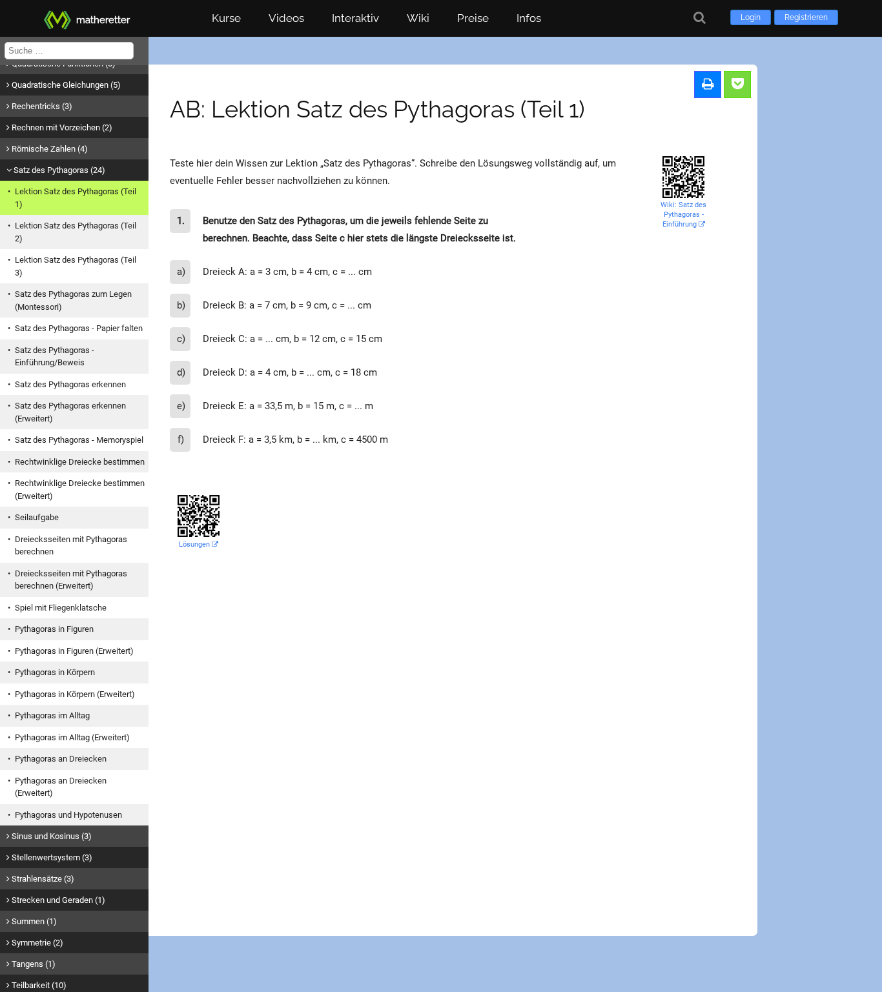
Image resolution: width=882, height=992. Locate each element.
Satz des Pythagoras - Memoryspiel (79, 440)
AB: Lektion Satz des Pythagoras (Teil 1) (377, 109)
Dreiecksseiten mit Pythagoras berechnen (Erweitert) (71, 580)
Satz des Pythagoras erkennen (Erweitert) (70, 412)
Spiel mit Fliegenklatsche (61, 607)
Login (751, 17)
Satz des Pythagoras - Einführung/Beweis (54, 356)
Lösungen (195, 544)
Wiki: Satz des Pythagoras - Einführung (683, 214)
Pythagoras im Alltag (52, 715)
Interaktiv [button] (355, 18)
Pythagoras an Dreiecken (61, 759)
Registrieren (806, 17)
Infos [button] (529, 18)
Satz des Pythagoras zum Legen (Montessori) (73, 300)
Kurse (226, 18)
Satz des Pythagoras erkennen (70, 384)
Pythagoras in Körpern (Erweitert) (75, 694)
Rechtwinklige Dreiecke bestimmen (80, 462)
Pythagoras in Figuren (54, 629)
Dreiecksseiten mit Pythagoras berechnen (71, 545)
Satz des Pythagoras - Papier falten (79, 328)
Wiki (418, 18)
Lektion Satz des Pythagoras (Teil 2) (75, 232)
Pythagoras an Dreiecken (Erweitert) (61, 787)
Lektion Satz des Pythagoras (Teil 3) (75, 266)
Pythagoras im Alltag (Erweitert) (72, 737)
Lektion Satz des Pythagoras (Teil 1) (75, 198)
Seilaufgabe (37, 517)
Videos (286, 18)
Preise (473, 18)
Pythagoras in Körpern (55, 672)
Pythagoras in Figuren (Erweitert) (74, 651)
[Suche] (699, 17)
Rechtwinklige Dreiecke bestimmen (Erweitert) (80, 489)
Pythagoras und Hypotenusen (68, 815)
